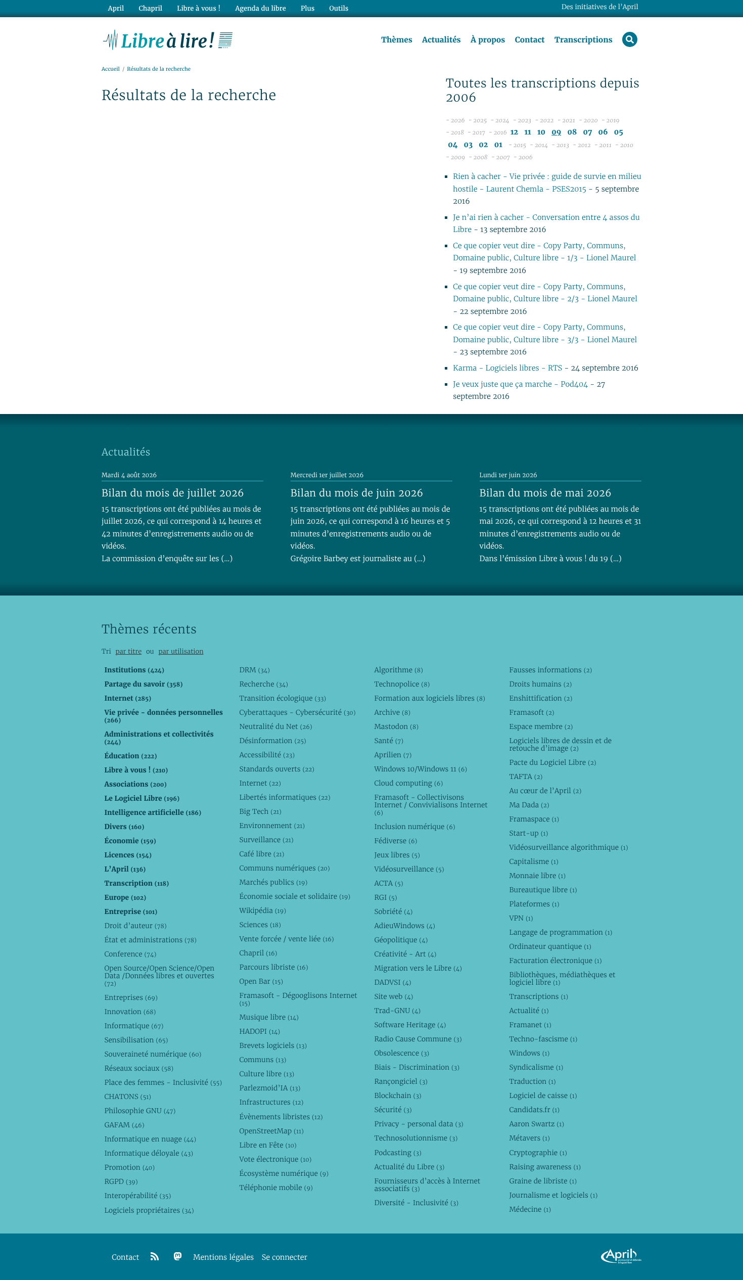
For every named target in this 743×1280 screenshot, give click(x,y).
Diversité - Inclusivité (416, 1202)
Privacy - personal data (418, 1123)
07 (587, 132)
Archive (392, 712)
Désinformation (272, 740)
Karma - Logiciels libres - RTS (507, 368)
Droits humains (540, 684)
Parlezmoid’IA (269, 1087)
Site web (393, 996)
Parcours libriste (273, 967)
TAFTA (525, 776)
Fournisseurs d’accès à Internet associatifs (427, 1184)
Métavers (529, 1137)
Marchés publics (273, 882)
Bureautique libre (543, 889)
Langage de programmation (560, 932)
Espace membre (541, 726)
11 (527, 132)
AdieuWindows (404, 925)
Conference (130, 953)
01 (498, 145)
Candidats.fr (534, 1109)
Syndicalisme (536, 1067)
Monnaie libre (537, 875)
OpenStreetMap (271, 1130)
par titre (128, 651)
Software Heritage (410, 1024)
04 (452, 145)
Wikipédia (262, 910)
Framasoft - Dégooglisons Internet (298, 999)
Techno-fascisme (543, 1038)
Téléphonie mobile (275, 1187)
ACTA (388, 883)
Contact (530, 40)
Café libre (261, 853)
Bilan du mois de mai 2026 (546, 492)
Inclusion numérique (414, 826)
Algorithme (398, 669)
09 (556, 132)
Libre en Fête (267, 1145)
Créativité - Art (405, 953)
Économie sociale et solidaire (294, 896)
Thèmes (396, 40)
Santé (388, 740)
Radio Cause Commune (417, 1038)
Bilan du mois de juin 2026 (357, 492)
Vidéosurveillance (409, 869)
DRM (254, 669)
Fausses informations (550, 669)
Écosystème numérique (284, 1173)
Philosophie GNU (139, 1110)
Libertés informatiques (284, 797)
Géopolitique (401, 939)
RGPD (120, 1181)
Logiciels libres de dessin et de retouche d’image (560, 744)
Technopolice (402, 684)
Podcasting (397, 1152)
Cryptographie (538, 1152)
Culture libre (266, 1073)
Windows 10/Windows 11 (420, 768)
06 (603, 132)
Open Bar (261, 981)
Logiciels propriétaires (149, 1210)
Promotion (129, 1167)
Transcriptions (583, 40)
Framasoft (531, 712)
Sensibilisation (136, 1039)
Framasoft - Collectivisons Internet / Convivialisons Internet (430, 805)
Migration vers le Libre (418, 968)
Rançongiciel (401, 1081)
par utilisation (180, 651)
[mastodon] (178, 1257)
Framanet (530, 1024)
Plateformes (534, 903)
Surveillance (266, 839)
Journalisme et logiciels (553, 1195)
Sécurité (392, 1109)
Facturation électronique (555, 960)
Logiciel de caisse (543, 1095)
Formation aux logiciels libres (429, 698)
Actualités (441, 40)
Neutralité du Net (275, 726)
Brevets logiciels (273, 1045)
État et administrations (150, 939)
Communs (262, 1059)
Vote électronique (275, 1159)
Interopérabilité (137, 1195)
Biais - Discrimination (416, 1067)
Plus (307, 8)
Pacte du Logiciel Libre (552, 762)
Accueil (111, 69)
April (116, 8)
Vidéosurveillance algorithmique (568, 847)
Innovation (130, 1011)
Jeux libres (397, 854)
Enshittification (540, 698)
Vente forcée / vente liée (286, 938)
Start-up (528, 833)
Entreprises (130, 997)
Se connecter (284, 1257)
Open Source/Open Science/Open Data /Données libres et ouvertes (159, 976)
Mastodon (396, 726)
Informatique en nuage (150, 1139)
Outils (339, 8)
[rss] (155, 1257)
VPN (521, 918)
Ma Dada (529, 804)
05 (618, 132)
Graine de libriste (543, 1180)
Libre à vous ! (198, 8)
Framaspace (534, 819)
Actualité (528, 1010)
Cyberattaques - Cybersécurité (297, 712)
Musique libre (269, 1017)
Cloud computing (408, 783)
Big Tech (260, 811)
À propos (488, 40)
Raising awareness (545, 1166)
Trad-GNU (397, 1010)
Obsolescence (401, 1053)
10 (541, 132)
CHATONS (127, 1096)
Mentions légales (223, 1257)
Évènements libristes (280, 1116)
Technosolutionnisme (415, 1137)
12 (514, 132)
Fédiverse (395, 840)
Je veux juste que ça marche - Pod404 (520, 384)
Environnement (272, 825)
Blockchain (397, 1095)
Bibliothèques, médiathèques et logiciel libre (562, 978)
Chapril (258, 952)
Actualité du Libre (409, 1166)
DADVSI (392, 982)
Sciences (260, 924)
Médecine (530, 1209)
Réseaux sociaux (138, 1068)
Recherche (263, 684)
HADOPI (259, 1031)
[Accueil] (168, 39)
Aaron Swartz (536, 1123)
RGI (385, 897)
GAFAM (124, 1124)
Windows (529, 1053)
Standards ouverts (276, 768)
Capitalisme (533, 861)
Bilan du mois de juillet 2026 (173, 492)
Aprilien (392, 754)
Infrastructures (271, 1102)
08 (572, 132)
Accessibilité (267, 754)
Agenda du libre (260, 8)
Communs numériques (284, 868)
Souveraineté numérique (152, 1054)
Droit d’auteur (135, 925)
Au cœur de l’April (545, 790)
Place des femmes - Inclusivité (163, 1082)
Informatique (133, 1025)
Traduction (532, 1081)
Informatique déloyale (148, 1153)
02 (483, 145)
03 (468, 145)
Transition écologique (282, 698)
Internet (260, 783)
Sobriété (393, 911)
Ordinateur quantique (550, 946)
